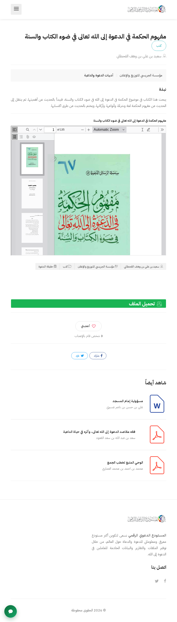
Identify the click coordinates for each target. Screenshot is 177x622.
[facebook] (165, 581)
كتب (158, 45)
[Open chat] (10, 611)
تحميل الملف (142, 304)
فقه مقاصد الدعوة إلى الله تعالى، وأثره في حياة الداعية (99, 431)
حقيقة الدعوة (45, 266)
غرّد (78, 356)
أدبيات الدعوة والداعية (98, 75)
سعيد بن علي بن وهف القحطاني (139, 56)
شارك (97, 356)
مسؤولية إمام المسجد (127, 401)
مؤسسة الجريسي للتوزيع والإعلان (96, 266)
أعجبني (85, 326)
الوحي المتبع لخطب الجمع (125, 462)
